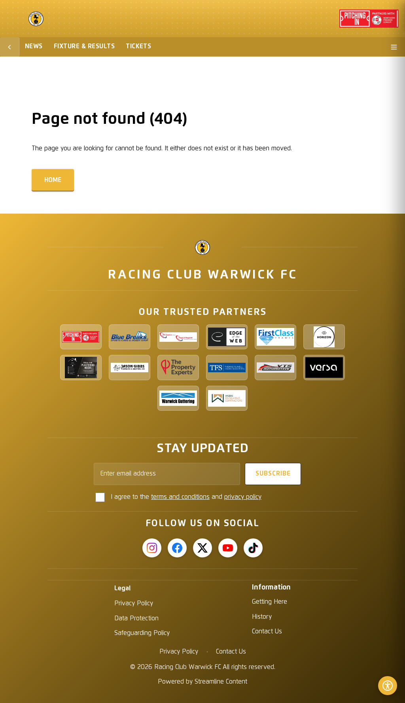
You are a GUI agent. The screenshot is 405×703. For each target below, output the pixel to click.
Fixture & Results (84, 46)
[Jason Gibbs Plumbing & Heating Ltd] (129, 367)
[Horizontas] (324, 336)
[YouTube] (227, 547)
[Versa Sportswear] (324, 367)
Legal (122, 588)
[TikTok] (253, 547)
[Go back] (9, 47)
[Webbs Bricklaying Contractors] (227, 398)
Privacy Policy (133, 603)
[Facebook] (177, 547)
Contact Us (267, 631)
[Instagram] (151, 547)
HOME (52, 180)
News (34, 46)
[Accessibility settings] (387, 685)
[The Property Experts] (178, 367)
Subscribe (273, 473)
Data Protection (136, 618)
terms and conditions (180, 497)
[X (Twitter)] (202, 547)
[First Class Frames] (275, 336)
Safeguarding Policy (142, 633)
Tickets (138, 46)
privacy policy (242, 497)
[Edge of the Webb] (227, 336)
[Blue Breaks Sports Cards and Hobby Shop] (129, 336)
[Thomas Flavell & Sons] (227, 367)
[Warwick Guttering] (178, 398)
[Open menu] (394, 47)
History (262, 617)
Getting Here (269, 602)
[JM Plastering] (81, 367)
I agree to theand (186, 497)
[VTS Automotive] (275, 367)
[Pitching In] (81, 336)
